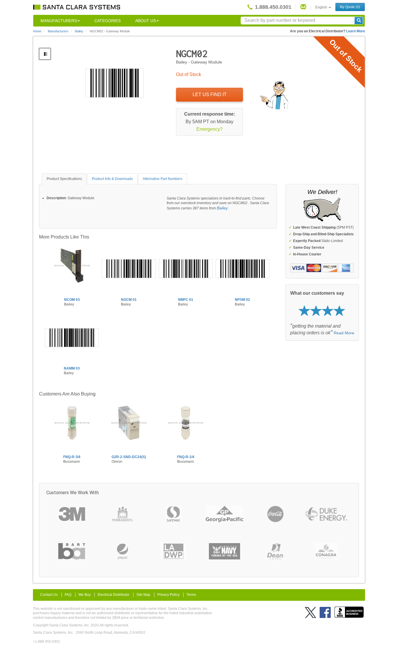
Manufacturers (58, 20)
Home (37, 31)
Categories (107, 20)
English (321, 7)
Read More (344, 333)
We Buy (84, 595)
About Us (145, 20)
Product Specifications (64, 179)
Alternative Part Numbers (162, 179)
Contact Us (49, 595)
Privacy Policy (168, 595)
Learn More (355, 31)
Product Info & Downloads (112, 179)
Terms (191, 595)
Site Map (143, 595)
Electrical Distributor (113, 595)
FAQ (68, 595)
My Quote (350, 7)
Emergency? (209, 129)
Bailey (222, 208)
